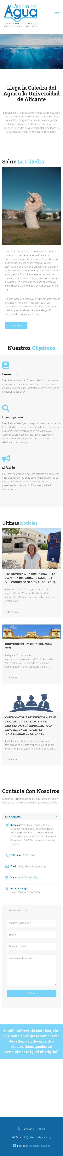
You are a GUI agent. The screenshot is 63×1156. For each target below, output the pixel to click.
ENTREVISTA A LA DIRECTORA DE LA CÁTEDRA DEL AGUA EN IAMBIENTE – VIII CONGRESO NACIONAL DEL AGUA (31, 578)
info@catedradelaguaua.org (37, 1137)
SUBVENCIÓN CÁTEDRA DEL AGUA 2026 (28, 646)
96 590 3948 (39, 1129)
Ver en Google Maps (28, 877)
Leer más (16, 325)
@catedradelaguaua (39, 1145)
